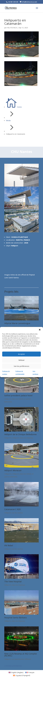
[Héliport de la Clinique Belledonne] (21, 431)
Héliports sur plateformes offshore (17, 659)
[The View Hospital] (21, 578)
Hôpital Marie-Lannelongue (17, 323)
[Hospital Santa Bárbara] (21, 614)
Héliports (7, 327)
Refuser (22, 360)
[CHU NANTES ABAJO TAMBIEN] (21, 209)
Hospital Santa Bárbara (15, 617)
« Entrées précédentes (13, 666)
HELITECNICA (12, 28)
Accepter (21, 354)
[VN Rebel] (21, 542)
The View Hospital (13, 581)
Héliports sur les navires (13, 513)
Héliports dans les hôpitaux (22, 327)
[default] (21, 232)
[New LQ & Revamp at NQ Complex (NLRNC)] (21, 650)
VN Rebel (8, 545)
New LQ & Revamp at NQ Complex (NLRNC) (20, 654)
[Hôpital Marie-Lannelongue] (21, 320)
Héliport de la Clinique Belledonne (20, 434)
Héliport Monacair (13, 470)
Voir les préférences (21, 366)
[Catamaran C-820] (21, 506)
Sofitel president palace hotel (18, 395)
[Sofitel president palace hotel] (21, 392)
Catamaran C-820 (12, 509)
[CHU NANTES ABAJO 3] (21, 186)
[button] (40, 330)
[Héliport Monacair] (21, 467)
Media (8, 120)
